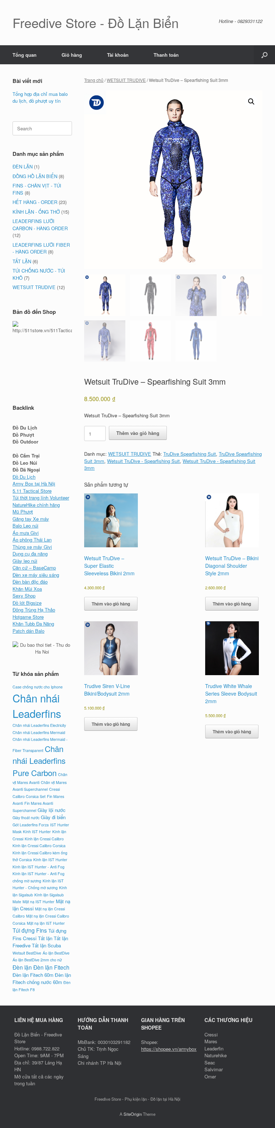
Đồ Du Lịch (24, 476)
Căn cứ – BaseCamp (34, 567)
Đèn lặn (22, 967)
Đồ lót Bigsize (27, 602)
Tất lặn (45, 938)
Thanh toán (166, 54)
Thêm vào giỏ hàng (137, 433)
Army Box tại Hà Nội (34, 483)
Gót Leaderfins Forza (31, 824)
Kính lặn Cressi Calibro (44, 838)
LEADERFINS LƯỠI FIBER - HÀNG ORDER (41, 248)
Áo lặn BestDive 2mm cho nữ (37, 959)
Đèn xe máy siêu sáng (36, 574)
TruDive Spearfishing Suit (189, 453)
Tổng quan (25, 54)
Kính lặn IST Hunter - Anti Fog (38, 866)
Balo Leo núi (25, 525)
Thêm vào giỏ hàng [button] (111, 603)
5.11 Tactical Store (32, 490)
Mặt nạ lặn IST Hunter (46, 923)
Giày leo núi (25, 560)
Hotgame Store (28, 616)
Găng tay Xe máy (31, 518)
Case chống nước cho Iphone (38, 687)
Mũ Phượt (23, 511)
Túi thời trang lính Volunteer (41, 497)
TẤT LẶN (22, 261)
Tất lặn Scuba (46, 945)
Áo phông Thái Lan (32, 539)
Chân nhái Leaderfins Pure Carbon (39, 760)
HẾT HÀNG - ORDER (35, 202)
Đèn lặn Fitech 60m (33, 974)
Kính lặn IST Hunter (50, 859)
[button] (264, 54)
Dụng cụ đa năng (30, 553)
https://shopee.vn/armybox (169, 1048)
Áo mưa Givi (26, 532)
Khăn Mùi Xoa (27, 588)
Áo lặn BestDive (56, 953)
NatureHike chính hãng (36, 504)
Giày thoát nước (26, 817)
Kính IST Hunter (37, 831)
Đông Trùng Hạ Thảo (34, 609)
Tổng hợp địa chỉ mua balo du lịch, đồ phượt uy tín (40, 97)
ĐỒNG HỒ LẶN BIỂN (35, 176)
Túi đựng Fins (30, 930)
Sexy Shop (24, 595)
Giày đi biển (53, 817)
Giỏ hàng (72, 54)
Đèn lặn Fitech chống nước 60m (42, 978)
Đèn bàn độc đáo (30, 581)
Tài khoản (118, 54)
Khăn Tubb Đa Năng (33, 623)
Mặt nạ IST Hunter (38, 901)
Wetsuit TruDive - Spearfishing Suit (143, 461)
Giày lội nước (52, 810)
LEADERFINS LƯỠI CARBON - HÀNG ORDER (40, 225)
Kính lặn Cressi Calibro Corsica (39, 845)
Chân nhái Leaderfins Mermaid (39, 732)
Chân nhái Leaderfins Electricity (39, 725)
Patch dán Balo (28, 630)
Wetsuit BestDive (27, 953)
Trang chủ (93, 80)
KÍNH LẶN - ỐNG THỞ (36, 211)
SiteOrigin (133, 1114)
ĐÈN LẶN (23, 166)
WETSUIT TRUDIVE (126, 80)
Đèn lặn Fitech (51, 967)
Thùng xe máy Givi (32, 546)
